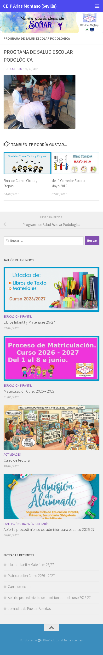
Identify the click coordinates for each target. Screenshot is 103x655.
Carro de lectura (17, 460)
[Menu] (97, 6)
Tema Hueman (73, 640)
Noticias (23, 524)
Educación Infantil (18, 316)
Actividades (12, 455)
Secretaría (40, 524)
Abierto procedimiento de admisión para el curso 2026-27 (49, 529)
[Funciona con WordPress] (39, 640)
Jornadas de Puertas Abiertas (29, 608)
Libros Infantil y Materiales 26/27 (29, 322)
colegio (16, 69)
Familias (9, 524)
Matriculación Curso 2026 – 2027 (29, 391)
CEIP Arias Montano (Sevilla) (30, 6)
